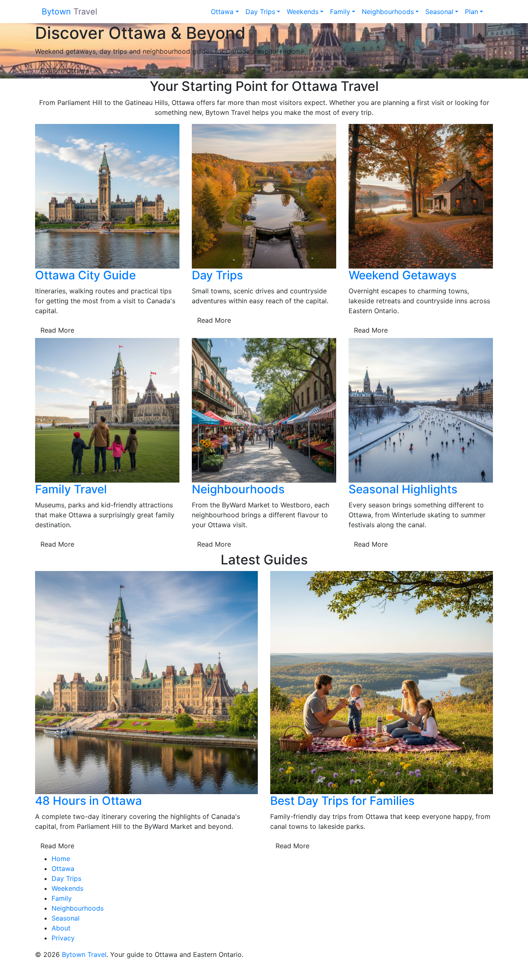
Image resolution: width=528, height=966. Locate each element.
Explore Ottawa (64, 71)
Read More (57, 330)
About (61, 928)
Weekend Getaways (403, 275)
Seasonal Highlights (403, 489)
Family (340, 11)
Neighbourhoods (388, 11)
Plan (471, 11)
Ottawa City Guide (85, 275)
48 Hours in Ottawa (88, 801)
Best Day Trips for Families (342, 801)
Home (61, 858)
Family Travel (71, 489)
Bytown (69, 12)
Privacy (63, 938)
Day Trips (260, 11)
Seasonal (439, 11)
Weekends (302, 11)
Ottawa (222, 11)
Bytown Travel (84, 954)
